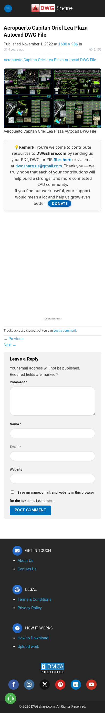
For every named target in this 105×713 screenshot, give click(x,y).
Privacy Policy (30, 608)
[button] (8, 9)
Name (15, 424)
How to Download (33, 638)
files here (62, 159)
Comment (18, 382)
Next (10, 345)
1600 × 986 (68, 44)
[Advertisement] (52, 263)
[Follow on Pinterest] (60, 684)
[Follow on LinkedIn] (76, 684)
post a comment (64, 330)
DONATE (59, 203)
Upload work (28, 646)
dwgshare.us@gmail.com (38, 166)
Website (16, 469)
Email (15, 447)
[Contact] (10, 698)
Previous (13, 338)
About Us (25, 560)
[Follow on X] (45, 684)
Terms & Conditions (34, 599)
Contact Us (27, 569)
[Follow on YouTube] (91, 684)
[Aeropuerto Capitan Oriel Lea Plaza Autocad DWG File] (52, 98)
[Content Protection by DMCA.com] (52, 668)
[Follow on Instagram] (29, 684)
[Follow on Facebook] (13, 684)
